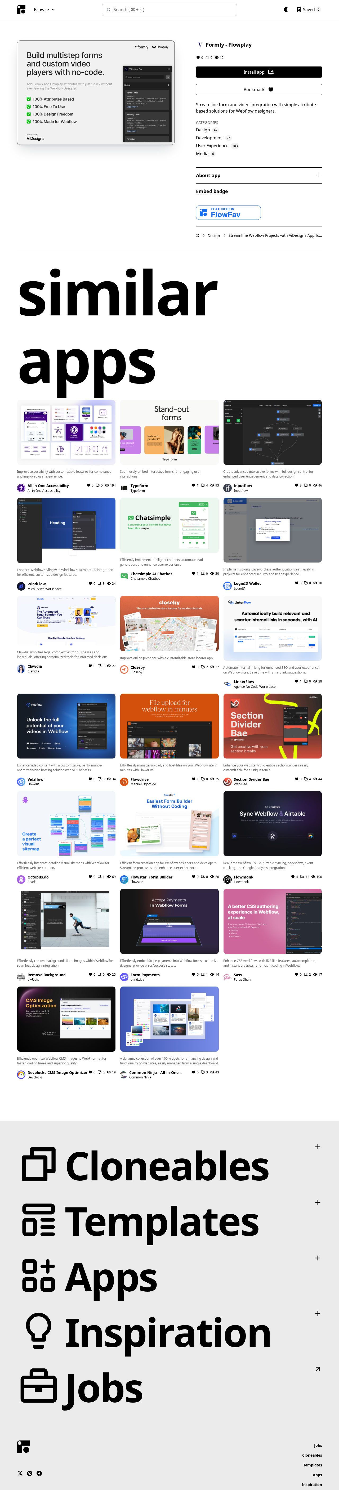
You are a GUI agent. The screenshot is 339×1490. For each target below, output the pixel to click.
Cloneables (312, 1455)
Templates (312, 1464)
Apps (317, 1474)
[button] (45, 9)
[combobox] (169, 9)
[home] (21, 9)
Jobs (318, 1445)
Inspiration (312, 1484)
